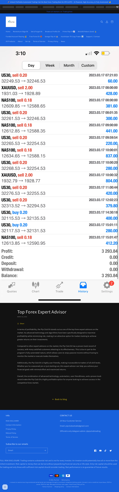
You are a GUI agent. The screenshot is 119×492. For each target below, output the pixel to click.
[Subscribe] (45, 450)
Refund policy (66, 480)
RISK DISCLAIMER (12, 421)
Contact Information (13, 425)
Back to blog (61, 399)
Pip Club (56, 480)
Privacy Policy (11, 429)
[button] (101, 21)
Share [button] (22, 323)
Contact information (72, 486)
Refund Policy (11, 433)
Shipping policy (59, 486)
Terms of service (47, 486)
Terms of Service (12, 437)
